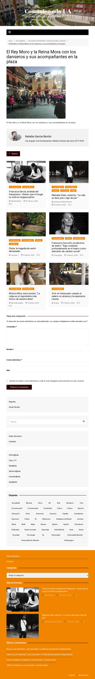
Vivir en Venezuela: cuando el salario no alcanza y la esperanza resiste (68, 296)
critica (59, 508)
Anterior (15, 154)
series (81, 530)
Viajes (73, 190)
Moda (14, 524)
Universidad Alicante (75, 535)
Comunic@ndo (15, 187)
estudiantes (78, 514)
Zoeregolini (58, 255)
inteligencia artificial (63, 519)
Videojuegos (69, 540)
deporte (81, 508)
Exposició (15, 519)
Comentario (11, 327)
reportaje (45, 530)
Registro (12, 402)
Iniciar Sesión (14, 407)
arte (58, 503)
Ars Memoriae (14, 240)
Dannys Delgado (13, 660)
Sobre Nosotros (15, 436)
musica (43, 524)
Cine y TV (12, 460)
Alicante (29, 503)
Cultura (68, 238)
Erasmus (53, 514)
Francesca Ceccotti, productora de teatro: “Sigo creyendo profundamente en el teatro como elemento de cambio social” (69, 247)
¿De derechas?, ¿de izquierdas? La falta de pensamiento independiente (42, 649)
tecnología (31, 535)
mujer (33, 524)
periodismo (79, 524)
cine (81, 503)
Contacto (12, 441)
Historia (55, 190)
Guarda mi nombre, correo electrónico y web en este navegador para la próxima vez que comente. (46, 381)
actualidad (16, 503)
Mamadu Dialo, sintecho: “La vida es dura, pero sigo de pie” (68, 196)
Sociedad (64, 190)
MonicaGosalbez (17, 303)
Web (8, 370)
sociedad (15, 535)
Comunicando (33, 508)
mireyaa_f (15, 255)
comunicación (16, 508)
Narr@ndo (13, 466)
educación (16, 514)
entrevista (40, 514)
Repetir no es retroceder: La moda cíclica (39, 660)
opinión (66, 524)
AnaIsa (56, 303)
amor (40, 503)
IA (35, 519)
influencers (46, 519)
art (50, 503)
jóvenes (80, 519)
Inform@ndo (14, 455)
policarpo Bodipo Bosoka (63, 202)
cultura (69, 508)
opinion (55, 524)
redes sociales (30, 530)
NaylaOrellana (16, 201)
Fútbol (27, 519)
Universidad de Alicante (30, 540)
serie (71, 530)
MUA (23, 524)
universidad (55, 535)
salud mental (59, 530)
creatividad (47, 508)
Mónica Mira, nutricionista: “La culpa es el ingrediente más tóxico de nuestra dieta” (24, 296)
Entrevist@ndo (28, 187)
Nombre (10, 349)
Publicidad (15, 530)
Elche (28, 514)
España (65, 514)
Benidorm (70, 503)
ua (43, 535)
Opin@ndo (13, 244)
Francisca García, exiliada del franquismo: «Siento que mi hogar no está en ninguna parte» (26, 194)
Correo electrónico (14, 360)
